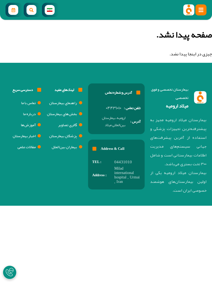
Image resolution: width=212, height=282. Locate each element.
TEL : (96, 162)
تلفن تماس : (132, 108)
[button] (200, 9)
